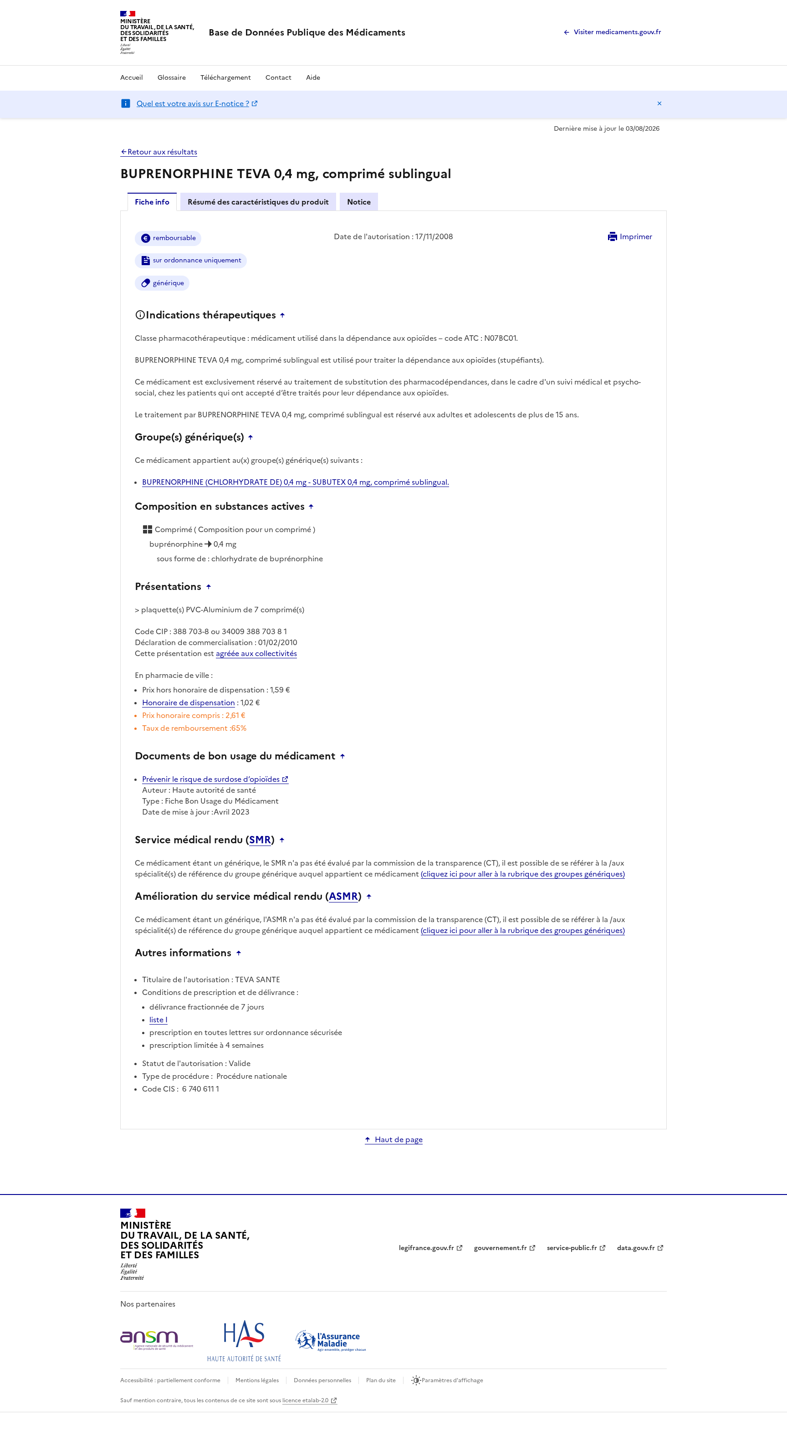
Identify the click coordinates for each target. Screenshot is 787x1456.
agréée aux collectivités (256, 653)
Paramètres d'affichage (452, 1380)
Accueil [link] (131, 77)
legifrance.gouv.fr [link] (426, 1248)
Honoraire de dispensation (188, 702)
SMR (260, 840)
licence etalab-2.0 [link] (305, 1400)
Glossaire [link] (172, 77)
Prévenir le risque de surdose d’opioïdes (211, 779)
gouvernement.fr (500, 1248)
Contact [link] (278, 77)
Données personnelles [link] (322, 1380)
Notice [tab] (359, 201)
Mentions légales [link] (257, 1380)
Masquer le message (659, 103)
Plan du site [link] (381, 1380)
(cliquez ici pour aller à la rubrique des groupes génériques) (523, 873)
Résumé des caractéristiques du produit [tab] (258, 201)
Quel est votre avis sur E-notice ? (193, 103)
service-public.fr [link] (572, 1248)
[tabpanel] (393, 669)
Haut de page (399, 1139)
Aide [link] (313, 77)
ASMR (343, 896)
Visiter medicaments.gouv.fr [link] (617, 32)
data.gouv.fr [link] (636, 1248)
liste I (158, 1019)
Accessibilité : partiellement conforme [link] (170, 1380)
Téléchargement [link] (225, 77)
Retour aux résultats (162, 151)
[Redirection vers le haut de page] (285, 315)
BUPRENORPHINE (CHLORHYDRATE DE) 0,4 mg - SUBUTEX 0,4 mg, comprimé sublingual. (295, 482)
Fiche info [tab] (152, 201)
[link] (307, 32)
